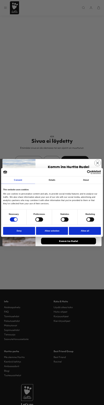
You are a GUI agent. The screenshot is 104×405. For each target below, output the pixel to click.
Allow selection (52, 231)
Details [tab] (52, 180)
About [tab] (86, 180)
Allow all (85, 231)
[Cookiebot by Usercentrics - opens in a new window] (89, 172)
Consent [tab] (18, 180)
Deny (19, 231)
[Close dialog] (98, 163)
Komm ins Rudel (68, 241)
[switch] (39, 219)
